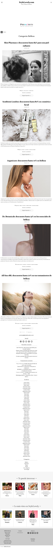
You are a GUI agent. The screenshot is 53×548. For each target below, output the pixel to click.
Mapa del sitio (7, 535)
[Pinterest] (29, 341)
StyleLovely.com (26, 2)
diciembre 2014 (26, 456)
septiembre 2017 (26, 408)
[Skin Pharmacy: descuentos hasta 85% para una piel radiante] (26, 66)
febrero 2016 (27, 436)
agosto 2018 (26, 392)
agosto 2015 (26, 444)
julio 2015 (26, 446)
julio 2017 (26, 411)
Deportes (26, 463)
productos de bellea (32, 149)
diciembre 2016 (26, 421)
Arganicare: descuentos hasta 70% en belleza (26, 161)
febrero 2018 (27, 401)
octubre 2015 (26, 441)
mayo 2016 (26, 431)
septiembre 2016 (26, 426)
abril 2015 (26, 450)
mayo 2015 (26, 449)
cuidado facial (31, 90)
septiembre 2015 (26, 443)
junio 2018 (26, 395)
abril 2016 (26, 433)
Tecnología (26, 469)
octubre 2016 (26, 424)
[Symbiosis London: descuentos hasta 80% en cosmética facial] (26, 125)
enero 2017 (26, 420)
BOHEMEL (19, 369)
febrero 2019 (27, 384)
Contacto (7, 536)
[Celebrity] (20, 517)
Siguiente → (30, 332)
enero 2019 (26, 385)
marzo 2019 (26, 382)
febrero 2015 (27, 453)
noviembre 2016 (26, 423)
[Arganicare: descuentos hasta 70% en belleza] (26, 181)
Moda (26, 466)
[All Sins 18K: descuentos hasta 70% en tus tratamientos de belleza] (26, 299)
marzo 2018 (26, 400)
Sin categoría (27, 468)
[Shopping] (7, 517)
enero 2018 (26, 402)
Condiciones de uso (7, 540)
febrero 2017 (27, 418)
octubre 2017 (26, 407)
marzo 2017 (26, 417)
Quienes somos (7, 532)
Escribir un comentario (26, 92)
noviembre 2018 (26, 388)
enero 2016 (26, 437)
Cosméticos (27, 149)
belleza (22, 90)
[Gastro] (33, 489)
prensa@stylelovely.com (26, 335)
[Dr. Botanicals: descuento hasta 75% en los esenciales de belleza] (26, 240)
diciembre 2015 (26, 439)
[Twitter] (23, 341)
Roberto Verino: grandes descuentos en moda (26, 350)
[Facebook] (21, 341)
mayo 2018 (26, 397)
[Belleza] (46, 489)
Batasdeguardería (20, 375)
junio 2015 (26, 447)
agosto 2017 (26, 410)
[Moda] (20, 489)
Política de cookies (7, 543)
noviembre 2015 (26, 440)
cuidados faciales (28, 205)
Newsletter (33, 539)
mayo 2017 (26, 414)
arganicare (17, 205)
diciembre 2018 (26, 386)
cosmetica (23, 149)
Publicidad (7, 534)
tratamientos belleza (35, 205)
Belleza (26, 462)
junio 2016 (26, 430)
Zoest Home (20, 366)
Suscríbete (33, 540)
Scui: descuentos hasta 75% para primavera (26, 352)
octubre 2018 (26, 389)
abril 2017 (26, 415)
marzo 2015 (26, 452)
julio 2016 (26, 428)
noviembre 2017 (26, 405)
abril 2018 (26, 398)
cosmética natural (19, 264)
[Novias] (7, 489)
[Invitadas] (46, 517)
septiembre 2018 (26, 391)
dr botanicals (29, 264)
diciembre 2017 (26, 404)
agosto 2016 (26, 427)
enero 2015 (26, 454)
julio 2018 (26, 394)
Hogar (26, 465)
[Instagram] (26, 341)
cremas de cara (25, 90)
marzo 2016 (26, 434)
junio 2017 (26, 412)
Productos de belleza (34, 264)
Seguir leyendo (26, 95)
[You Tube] (32, 341)
